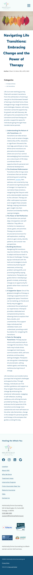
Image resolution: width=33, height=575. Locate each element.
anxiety (18, 179)
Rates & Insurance (8, 490)
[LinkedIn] (14, 459)
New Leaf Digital (12, 567)
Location (5, 466)
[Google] (20, 459)
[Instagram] (9, 459)
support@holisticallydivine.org (12, 516)
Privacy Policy (5, 563)
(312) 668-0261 (7, 513)
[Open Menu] (29, 5)
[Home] (6, 5)
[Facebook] (3, 459)
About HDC (5, 470)
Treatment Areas (7, 478)
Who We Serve (7, 474)
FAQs (3, 494)
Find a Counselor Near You (11, 486)
